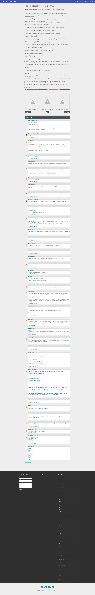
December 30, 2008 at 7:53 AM (32, 158)
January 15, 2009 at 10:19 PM (32, 253)
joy (59, 515)
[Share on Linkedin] (64, 89)
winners (60, 577)
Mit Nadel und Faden (32, 199)
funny (40, 9)
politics (60, 545)
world (60, 579)
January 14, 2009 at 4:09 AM (32, 214)
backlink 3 (30, 450)
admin (29, 140)
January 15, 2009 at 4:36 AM (32, 234)
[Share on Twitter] (53, 89)
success (60, 561)
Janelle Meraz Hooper (32, 217)
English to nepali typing (44, 408)
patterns (60, 535)
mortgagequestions (32, 438)
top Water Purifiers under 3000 (33, 417)
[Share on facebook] (41, 89)
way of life (60, 575)
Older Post (66, 112)
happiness (60, 499)
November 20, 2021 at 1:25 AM (32, 426)
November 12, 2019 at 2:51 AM (32, 349)
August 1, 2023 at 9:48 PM (32, 443)
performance (61, 537)
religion (60, 551)
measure (60, 523)
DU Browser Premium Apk (44, 400)
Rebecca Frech (31, 243)
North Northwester (32, 120)
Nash (29, 177)
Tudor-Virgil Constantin (9, 1)
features (60, 489)
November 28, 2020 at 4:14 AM (32, 402)
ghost (60, 495)
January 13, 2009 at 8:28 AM (32, 196)
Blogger (44, 590)
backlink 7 (30, 455)
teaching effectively (62, 565)
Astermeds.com (31, 328)
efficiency (60, 483)
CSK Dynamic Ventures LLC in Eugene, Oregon (36, 373)
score (60, 553)
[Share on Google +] (30, 89)
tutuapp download (33, 356)
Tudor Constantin (55, 590)
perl (59, 539)
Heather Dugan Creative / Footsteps (35, 133)
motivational (61, 527)
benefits (60, 479)
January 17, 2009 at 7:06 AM (32, 267)
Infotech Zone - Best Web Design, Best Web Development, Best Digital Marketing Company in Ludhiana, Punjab (47, 387)
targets (60, 563)
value (59, 571)
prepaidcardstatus (31, 439)
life (59, 519)
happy (43, 9)
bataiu (29, 398)
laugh (59, 517)
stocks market (61, 559)
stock (60, 557)
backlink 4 (30, 451)
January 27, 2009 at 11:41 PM (32, 316)
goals (60, 497)
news (59, 531)
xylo (29, 413)
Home (47, 112)
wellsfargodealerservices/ (33, 437)
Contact (91, 1)
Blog (86, 1)
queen (60, 549)
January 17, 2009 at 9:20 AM (32, 282)
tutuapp (35, 359)
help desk (46, 9)
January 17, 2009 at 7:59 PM (32, 288)
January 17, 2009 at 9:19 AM (32, 273)
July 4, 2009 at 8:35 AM (31, 325)
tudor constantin (61, 567)
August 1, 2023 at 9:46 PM (32, 432)
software (57, 9)
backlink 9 (30, 457)
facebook (60, 485)
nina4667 (30, 270)
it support (54, 9)
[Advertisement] (44, 468)
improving (60, 509)
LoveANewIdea (31, 256)
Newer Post (28, 112)
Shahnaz (30, 285)
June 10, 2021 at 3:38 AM (32, 410)
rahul (29, 405)
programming (61, 547)
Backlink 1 (30, 448)
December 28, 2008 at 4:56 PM (32, 137)
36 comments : (63, 9)
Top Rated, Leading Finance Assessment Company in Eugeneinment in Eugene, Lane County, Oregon (46, 371)
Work (76, 1)
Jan (29, 191)
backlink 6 (30, 454)
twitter (60, 569)
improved (60, 507)
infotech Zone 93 (31, 369)
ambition (60, 477)
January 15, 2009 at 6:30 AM (32, 240)
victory (60, 573)
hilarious (50, 9)
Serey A (29, 319)
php (59, 543)
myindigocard (30, 441)
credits (60, 481)
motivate (60, 525)
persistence (61, 541)
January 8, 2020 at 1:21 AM (32, 366)
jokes (59, 513)
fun (38, 9)
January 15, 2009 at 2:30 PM (32, 247)
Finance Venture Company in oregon (34, 380)
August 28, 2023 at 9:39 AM (32, 459)
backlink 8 (30, 456)
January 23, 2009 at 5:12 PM (32, 303)
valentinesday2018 (31, 429)
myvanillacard (30, 440)
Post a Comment (28, 462)
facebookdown (61, 487)
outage (60, 533)
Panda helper (40, 361)
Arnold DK (30, 421)
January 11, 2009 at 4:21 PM (32, 181)
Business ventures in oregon (33, 378)
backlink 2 (30, 449)
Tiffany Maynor (31, 337)
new (59, 529)
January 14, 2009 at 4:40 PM (32, 226)
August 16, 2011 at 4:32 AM (32, 334)
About (81, 1)
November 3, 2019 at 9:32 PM (32, 343)
